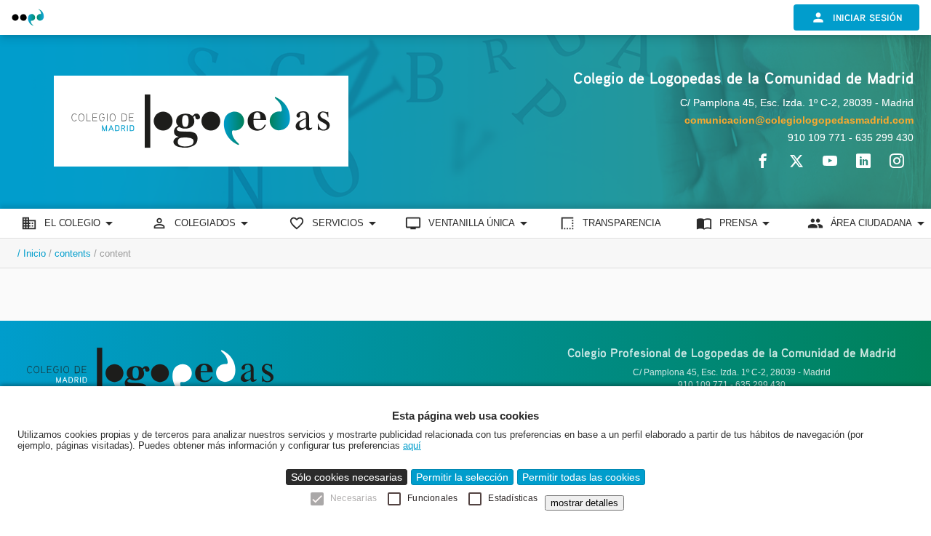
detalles (584, 502)
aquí (412, 445)
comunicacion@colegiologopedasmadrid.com (799, 120)
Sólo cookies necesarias (346, 477)
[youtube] (830, 161)
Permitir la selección (462, 477)
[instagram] (897, 161)
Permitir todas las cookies (581, 477)
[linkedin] (863, 161)
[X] (796, 161)
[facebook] (763, 161)
